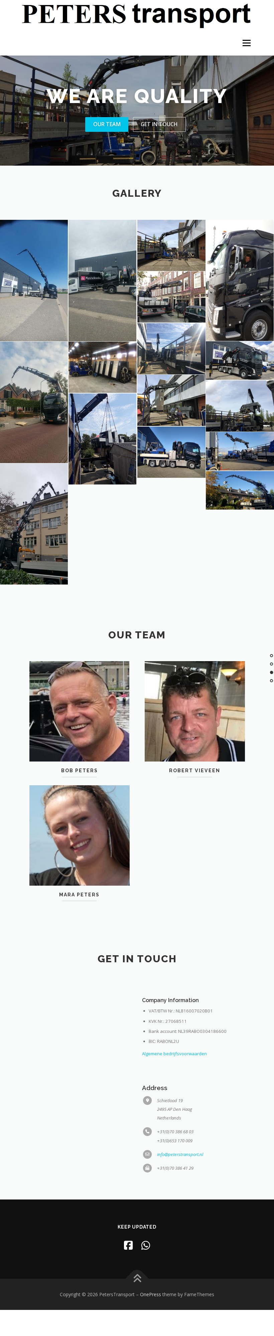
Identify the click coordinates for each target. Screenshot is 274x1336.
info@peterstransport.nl (180, 1154)
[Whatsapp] (145, 1245)
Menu (246, 43)
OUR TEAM (107, 124)
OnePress (150, 1294)
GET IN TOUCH (159, 124)
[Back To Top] (137, 1278)
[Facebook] (128, 1245)
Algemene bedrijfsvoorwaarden (174, 1054)
